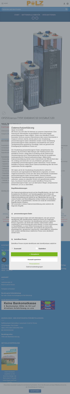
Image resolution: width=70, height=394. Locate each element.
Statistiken (42, 248)
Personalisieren (34, 264)
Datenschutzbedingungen (34, 267)
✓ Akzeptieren (34, 254)
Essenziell (17, 248)
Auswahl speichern (34, 259)
